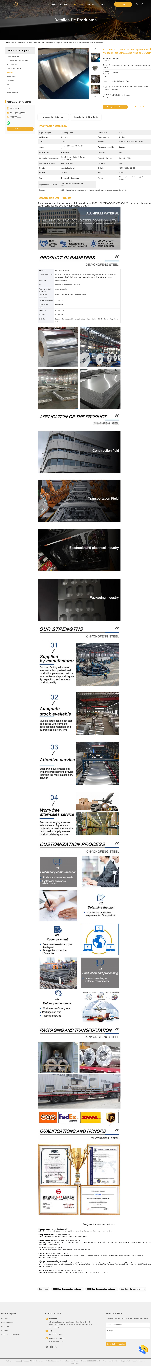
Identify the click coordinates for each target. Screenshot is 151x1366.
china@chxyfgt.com (18, 113)
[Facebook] (51, 1347)
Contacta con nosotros (10, 1335)
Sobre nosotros (7, 1323)
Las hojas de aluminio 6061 (132, 1289)
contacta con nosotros (102, 4)
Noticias (4, 1331)
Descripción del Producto (86, 117)
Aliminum (29, 42)
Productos (20, 42)
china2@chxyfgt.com (56, 1341)
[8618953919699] (55, 1347)
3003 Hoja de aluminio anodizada (67, 1289)
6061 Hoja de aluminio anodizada (101, 1289)
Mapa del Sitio (28, 1361)
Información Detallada (53, 117)
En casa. (52, 4)
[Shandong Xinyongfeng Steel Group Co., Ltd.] (16, 4)
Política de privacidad (13, 1361)
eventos (90, 4)
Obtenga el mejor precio (115, 107)
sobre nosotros (64, 4)
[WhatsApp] (8, 123)
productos (78, 4)
